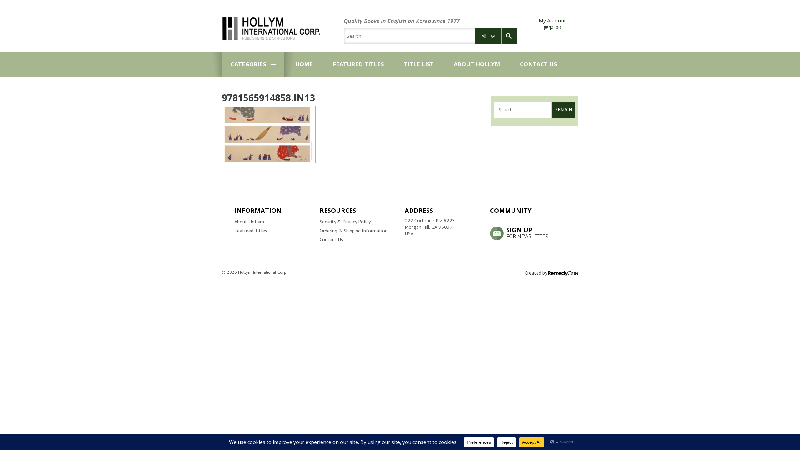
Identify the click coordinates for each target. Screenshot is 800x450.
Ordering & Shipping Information (354, 231)
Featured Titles (358, 64)
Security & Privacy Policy (345, 221)
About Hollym (477, 64)
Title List (419, 64)
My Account (552, 20)
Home (304, 64)
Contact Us (538, 64)
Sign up (527, 232)
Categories (248, 64)
